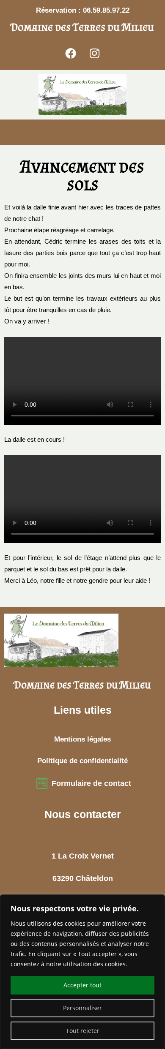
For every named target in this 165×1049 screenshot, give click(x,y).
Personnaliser (82, 1008)
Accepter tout (82, 985)
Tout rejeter (82, 1031)
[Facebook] (71, 53)
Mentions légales (82, 739)
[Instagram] (95, 53)
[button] (11, 132)
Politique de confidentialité (82, 761)
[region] (82, 971)
